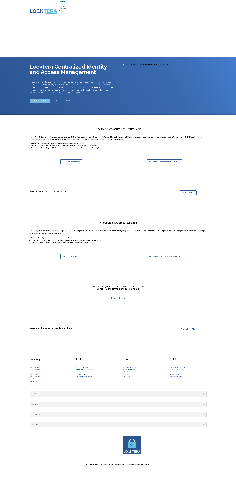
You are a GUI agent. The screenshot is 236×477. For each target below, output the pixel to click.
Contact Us (33, 381)
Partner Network (35, 369)
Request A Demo (63, 101)
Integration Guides (129, 369)
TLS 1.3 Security (81, 374)
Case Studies (34, 379)
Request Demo (118, 298)
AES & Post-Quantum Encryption (87, 369)
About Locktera (35, 367)
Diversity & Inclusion (176, 369)
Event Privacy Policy (176, 376)
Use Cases (126, 376)
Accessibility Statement (177, 367)
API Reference (128, 372)
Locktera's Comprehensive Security (164, 162)
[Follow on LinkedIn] (32, 437)
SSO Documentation (71, 162)
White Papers (34, 374)
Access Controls (81, 372)
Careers (32, 372)
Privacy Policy (174, 372)
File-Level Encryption (83, 367)
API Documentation (129, 367)
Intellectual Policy (176, 374)
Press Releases (35, 376)
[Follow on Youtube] (36, 437)
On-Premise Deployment (84, 376)
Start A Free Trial (39, 101)
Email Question (188, 193)
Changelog (126, 374)
